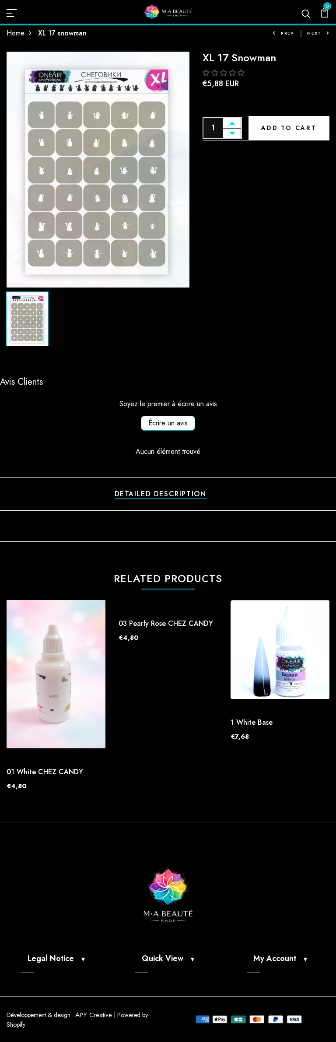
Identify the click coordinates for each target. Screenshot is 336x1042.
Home (15, 33)
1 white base (252, 722)
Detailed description (160, 494)
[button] (224, 73)
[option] (98, 170)
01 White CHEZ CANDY (45, 772)
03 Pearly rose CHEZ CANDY (166, 623)
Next (314, 33)
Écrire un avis (168, 423)
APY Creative (93, 1015)
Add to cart (289, 127)
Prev (287, 33)
